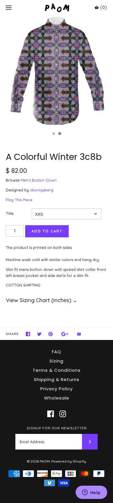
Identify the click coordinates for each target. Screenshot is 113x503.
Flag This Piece (19, 199)
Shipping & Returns (56, 379)
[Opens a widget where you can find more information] (91, 493)
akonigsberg (41, 190)
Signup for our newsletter (57, 428)
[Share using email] (79, 334)
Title (10, 213)
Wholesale (56, 398)
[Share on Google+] (65, 334)
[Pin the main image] (50, 334)
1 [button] (53, 134)
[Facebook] (50, 413)
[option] (56, 72)
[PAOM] (56, 7)
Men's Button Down (39, 180)
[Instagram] (62, 413)
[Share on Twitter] (39, 334)
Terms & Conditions (57, 370)
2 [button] (59, 134)
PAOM (45, 461)
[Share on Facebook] (28, 334)
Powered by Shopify (68, 461)
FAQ (56, 352)
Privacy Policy (56, 389)
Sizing (56, 361)
